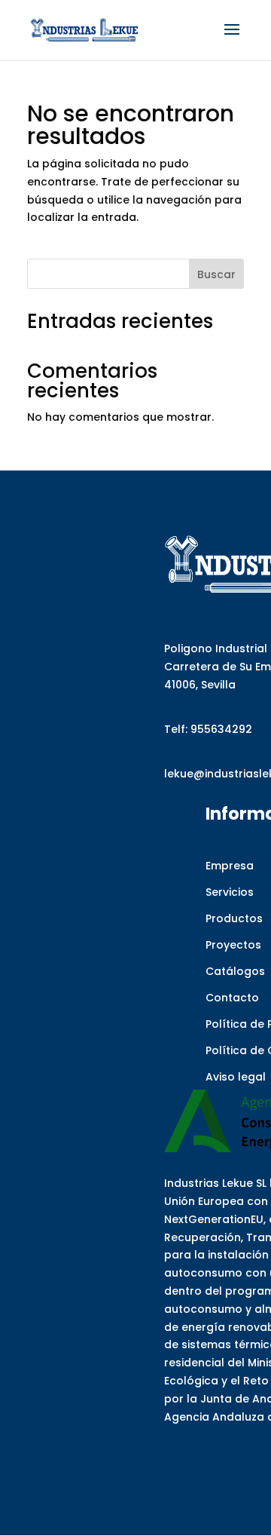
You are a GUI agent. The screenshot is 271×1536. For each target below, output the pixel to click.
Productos (234, 918)
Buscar (216, 274)
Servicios (230, 892)
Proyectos (233, 944)
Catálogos (235, 971)
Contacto (232, 997)
